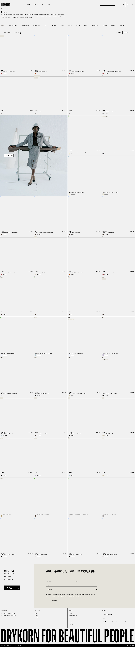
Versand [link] (70, 613)
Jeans (85, 25)
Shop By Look (36, 25)
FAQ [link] (69, 617)
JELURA (70, 110)
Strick (46, 25)
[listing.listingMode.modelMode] (20, 32)
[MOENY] (51, 414)
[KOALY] (51, 293)
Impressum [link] (9, 645)
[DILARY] (84, 51)
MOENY (36, 432)
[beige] (69, 395)
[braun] (1, 234)
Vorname (49, 581)
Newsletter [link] (71, 622)
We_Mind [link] (36, 615)
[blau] (103, 153)
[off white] (1, 395)
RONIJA (104, 150)
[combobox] (106, 4)
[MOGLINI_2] (51, 51)
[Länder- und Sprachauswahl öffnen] (123, 4)
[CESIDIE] (17, 253)
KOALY (36, 311)
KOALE (2, 70)
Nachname (76, 581)
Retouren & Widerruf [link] (73, 615)
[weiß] (1, 355)
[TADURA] (84, 293)
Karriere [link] (36, 620)
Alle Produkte (13, 25)
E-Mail (48, 585)
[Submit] (99, 4)
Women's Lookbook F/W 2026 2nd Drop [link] (8, 615)
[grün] (1, 516)
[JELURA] (84, 92)
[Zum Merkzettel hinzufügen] (32, 37)
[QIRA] (84, 333)
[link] (12, 584)
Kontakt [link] (70, 620)
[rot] (1, 73)
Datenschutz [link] (16, 645)
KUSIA (104, 512)
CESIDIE (2, 271)
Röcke (129, 25)
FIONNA (2, 110)
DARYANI (3, 432)
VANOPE (104, 70)
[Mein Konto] (118, 4)
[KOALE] (17, 51)
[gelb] (69, 153)
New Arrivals (25, 25)
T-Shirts (121, 25)
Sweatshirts (95, 25)
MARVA (104, 191)
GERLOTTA (37, 512)
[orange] (35, 73)
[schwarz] (35, 395)
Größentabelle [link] (71, 619)
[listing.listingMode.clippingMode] (18, 32)
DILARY (70, 70)
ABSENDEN (54, 600)
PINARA (104, 110)
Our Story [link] (37, 617)
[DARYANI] (17, 414)
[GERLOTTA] (51, 494)
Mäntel (70, 25)
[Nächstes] (33, 51)
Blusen (113, 25)
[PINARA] (17, 212)
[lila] (103, 355)
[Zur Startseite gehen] (10, 4)
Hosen (54, 25)
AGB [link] (21, 645)
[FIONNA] (17, 92)
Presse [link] (36, 619)
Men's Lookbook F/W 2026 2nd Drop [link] (8, 613)
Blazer (62, 25)
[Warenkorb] (132, 4)
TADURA (70, 311)
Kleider (105, 25)
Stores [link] (36, 613)
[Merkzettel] (128, 4)
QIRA (103, 392)
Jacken (78, 25)
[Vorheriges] (1, 51)
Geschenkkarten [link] (72, 624)
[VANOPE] (84, 132)
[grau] (1, 113)
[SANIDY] (84, 212)
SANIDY (70, 231)
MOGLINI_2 (37, 70)
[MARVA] (17, 333)
